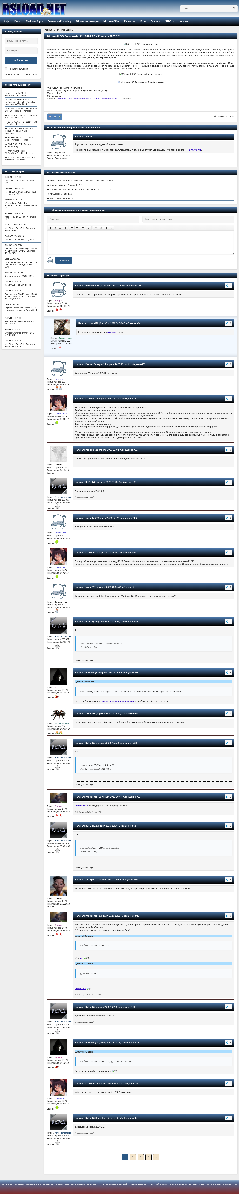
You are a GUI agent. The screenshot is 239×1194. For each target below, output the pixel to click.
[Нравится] (60, 117)
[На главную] (43, 8)
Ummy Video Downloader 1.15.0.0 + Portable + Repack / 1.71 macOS (80, 189)
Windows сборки (34, 21)
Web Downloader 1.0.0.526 (62, 198)
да (81, 958)
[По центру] (77, 228)
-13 (54, 117)
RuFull (89, 482)
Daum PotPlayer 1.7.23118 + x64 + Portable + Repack (21, 123)
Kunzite (89, 398)
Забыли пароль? (12, 74)
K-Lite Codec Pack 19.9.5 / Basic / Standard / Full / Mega (21, 158)
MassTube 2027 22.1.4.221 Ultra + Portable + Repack (21, 116)
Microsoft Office (111, 21)
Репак (17, 21)
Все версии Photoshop (59, 21)
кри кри (89, 879)
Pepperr (89, 450)
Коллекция (130, 21)
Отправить (64, 260)
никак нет (80, 988)
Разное (154, 21)
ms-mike (90, 518)
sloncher (90, 713)
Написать (183, 21)
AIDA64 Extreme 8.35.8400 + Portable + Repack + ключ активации (19, 131)
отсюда (111, 332)
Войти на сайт (21, 60)
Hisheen (89, 672)
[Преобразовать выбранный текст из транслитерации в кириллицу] (106, 228)
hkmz (88, 587)
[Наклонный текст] (55, 228)
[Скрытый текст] (95, 228)
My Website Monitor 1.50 (61, 194)
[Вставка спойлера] (111, 228)
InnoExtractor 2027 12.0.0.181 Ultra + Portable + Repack (19, 138)
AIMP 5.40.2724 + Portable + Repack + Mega (19, 145)
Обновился (81, 805)
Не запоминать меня (18, 69)
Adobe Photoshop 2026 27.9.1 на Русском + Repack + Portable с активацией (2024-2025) (20, 102)
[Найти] (234, 8)
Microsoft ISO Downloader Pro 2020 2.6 (78, 98)
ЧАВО (168, 21)
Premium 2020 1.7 (110, 98)
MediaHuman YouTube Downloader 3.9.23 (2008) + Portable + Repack (81, 181)
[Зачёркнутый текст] (65, 228)
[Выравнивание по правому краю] (82, 228)
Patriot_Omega (93, 364)
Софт (7, 21)
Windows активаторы (87, 21)
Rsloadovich (92, 285)
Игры (143, 21)
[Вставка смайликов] (89, 228)
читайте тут (194, 149)
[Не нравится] (50, 117)
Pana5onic (91, 797)
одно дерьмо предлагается (118, 701)
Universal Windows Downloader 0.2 (66, 185)
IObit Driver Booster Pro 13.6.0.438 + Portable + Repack (19, 152)
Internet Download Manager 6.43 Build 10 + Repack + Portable (21, 110)
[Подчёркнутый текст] (60, 228)
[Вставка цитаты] (101, 228)
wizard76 (93, 323)
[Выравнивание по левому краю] (72, 228)
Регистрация (31, 74)
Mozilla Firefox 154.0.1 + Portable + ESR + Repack (17, 94)
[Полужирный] (50, 228)
